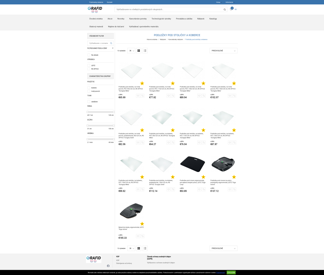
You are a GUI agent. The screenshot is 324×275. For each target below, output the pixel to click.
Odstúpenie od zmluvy (124, 263)
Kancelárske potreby (138, 18)
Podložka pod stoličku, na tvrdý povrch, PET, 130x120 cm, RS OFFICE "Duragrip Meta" (192, 89)
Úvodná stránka (96, 18)
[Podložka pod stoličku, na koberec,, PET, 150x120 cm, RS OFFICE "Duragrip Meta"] (131, 164)
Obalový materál (96, 26)
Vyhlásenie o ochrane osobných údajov (161, 262)
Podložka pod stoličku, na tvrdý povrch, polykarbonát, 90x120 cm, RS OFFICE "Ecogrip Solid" (131, 136)
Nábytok (200, 18)
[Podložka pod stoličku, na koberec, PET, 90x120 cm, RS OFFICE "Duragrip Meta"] (162, 117)
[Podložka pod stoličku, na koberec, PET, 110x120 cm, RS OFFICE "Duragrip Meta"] (192, 117)
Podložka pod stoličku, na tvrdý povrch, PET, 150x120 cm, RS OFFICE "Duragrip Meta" (223, 89)
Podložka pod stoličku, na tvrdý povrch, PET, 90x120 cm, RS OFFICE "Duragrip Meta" (131, 89)
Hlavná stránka (152, 39)
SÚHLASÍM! (231, 272)
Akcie (110, 18)
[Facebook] (108, 266)
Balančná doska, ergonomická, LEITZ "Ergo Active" (131, 228)
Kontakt (109, 2)
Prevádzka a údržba (184, 18)
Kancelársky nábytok (175, 39)
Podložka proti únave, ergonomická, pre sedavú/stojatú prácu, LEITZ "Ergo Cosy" (193, 182)
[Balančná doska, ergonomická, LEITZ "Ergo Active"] (131, 211)
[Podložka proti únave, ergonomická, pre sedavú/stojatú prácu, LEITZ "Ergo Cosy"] (192, 164)
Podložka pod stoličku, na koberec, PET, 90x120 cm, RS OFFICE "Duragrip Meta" (162, 136)
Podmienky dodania (96, 2)
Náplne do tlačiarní (116, 26)
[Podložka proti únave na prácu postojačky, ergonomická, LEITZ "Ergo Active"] (223, 164)
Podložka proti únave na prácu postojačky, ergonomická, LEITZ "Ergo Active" (223, 182)
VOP (117, 260)
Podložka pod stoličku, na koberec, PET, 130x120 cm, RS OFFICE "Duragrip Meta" (222, 136)
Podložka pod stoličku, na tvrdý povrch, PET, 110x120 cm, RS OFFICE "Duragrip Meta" (161, 89)
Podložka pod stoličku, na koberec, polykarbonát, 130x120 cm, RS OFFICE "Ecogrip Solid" (161, 182)
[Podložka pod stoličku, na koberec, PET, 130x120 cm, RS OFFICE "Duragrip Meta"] (223, 117)
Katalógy (213, 18)
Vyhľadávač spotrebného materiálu (143, 26)
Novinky (120, 18)
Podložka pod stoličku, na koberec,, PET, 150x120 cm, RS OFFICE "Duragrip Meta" (130, 182)
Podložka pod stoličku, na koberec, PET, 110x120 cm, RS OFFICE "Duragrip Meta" (191, 136)
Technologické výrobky (161, 18)
